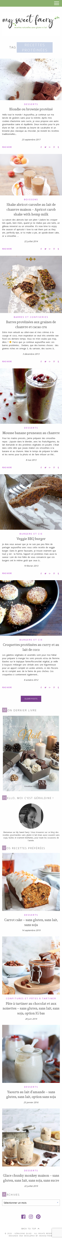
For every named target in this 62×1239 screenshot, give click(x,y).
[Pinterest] (38, 1216)
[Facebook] (23, 1216)
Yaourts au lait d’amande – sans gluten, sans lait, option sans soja (31, 1094)
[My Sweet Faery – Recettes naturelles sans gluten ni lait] (31, 23)
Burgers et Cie (31, 533)
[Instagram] (31, 1216)
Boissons (31, 199)
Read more (7, 147)
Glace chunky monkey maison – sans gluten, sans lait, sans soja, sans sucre (31, 1178)
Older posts (31, 698)
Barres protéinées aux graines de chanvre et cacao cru (31, 324)
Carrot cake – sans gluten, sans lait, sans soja (31, 922)
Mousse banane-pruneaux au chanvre (31, 433)
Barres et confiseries (31, 316)
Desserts (31, 104)
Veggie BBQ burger (31, 538)
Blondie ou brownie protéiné (31, 109)
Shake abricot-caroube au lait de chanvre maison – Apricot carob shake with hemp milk (31, 209)
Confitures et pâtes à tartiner (31, 998)
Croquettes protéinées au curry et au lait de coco (31, 647)
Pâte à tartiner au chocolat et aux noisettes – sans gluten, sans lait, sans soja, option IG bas (31, 1008)
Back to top (28, 1228)
